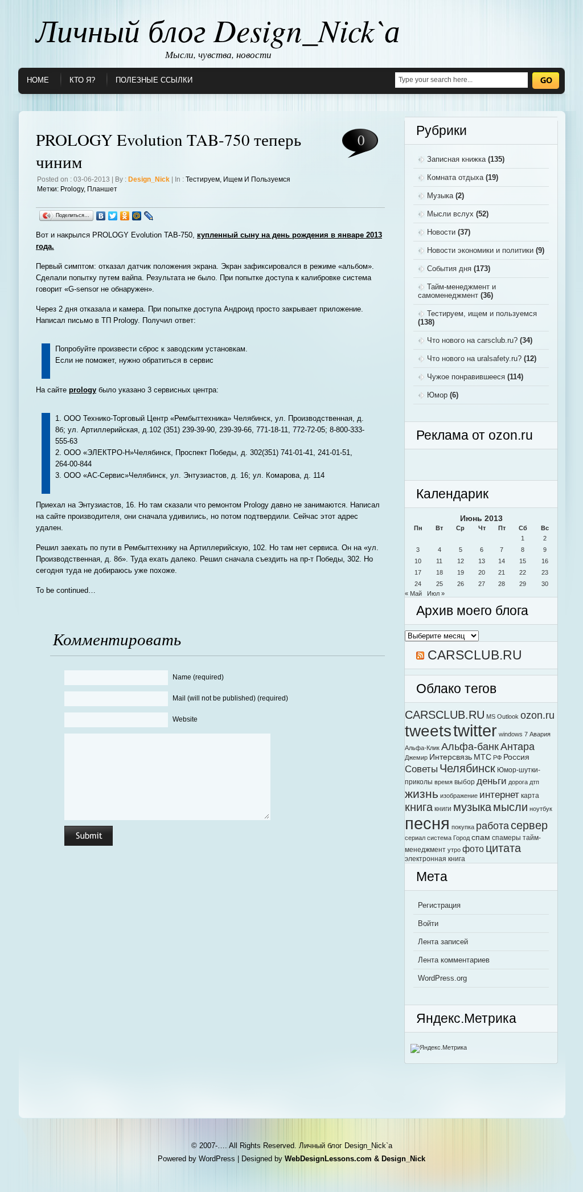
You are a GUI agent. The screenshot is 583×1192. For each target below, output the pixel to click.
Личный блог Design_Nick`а (218, 30)
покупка (462, 827)
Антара (517, 746)
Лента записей (443, 941)
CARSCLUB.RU (475, 655)
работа (492, 825)
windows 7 (513, 734)
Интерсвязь (450, 757)
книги (442, 809)
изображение (459, 795)
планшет (102, 189)
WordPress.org (442, 978)
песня (427, 823)
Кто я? (82, 80)
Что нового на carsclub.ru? (472, 340)
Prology (72, 189)
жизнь (421, 793)
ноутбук (540, 808)
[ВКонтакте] (101, 215)
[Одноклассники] (125, 215)
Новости (441, 232)
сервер (529, 825)
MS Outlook (502, 716)
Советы (421, 769)
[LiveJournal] (149, 215)
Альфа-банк (470, 746)
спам (480, 837)
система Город (448, 837)
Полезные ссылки (154, 80)
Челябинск (467, 768)
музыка (472, 807)
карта (530, 796)
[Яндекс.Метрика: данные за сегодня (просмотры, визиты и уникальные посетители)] (438, 1048)
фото (473, 848)
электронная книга (435, 859)
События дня (449, 268)
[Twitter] (113, 215)
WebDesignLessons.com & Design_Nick (355, 1158)
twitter (475, 731)
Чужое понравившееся (466, 376)
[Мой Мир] (137, 215)
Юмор (437, 395)
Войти (428, 923)
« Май (413, 593)
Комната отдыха (455, 177)
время (443, 782)
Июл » (436, 593)
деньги (492, 781)
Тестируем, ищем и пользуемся (238, 179)
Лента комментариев (454, 960)
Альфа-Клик (422, 747)
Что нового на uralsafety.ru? (474, 358)
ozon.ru (537, 715)
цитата (503, 848)
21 (501, 572)
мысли (510, 807)
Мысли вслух (450, 214)
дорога (518, 782)
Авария (540, 734)
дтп (534, 782)
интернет (499, 794)
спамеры (506, 838)
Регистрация (439, 905)
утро (454, 849)
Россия (516, 757)
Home (38, 80)
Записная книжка (456, 159)
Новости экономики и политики (480, 250)
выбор (464, 782)
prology (82, 390)
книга (419, 807)
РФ (497, 757)
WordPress (217, 1158)
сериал (415, 837)
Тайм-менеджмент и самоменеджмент (457, 291)
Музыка (440, 195)
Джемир (416, 757)
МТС (482, 757)
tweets (428, 731)
